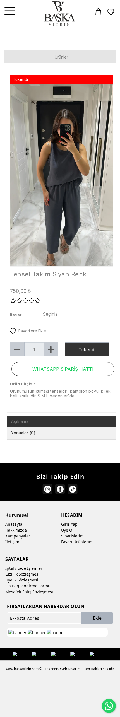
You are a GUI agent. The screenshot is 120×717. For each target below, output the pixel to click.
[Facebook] (60, 489)
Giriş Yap (69, 524)
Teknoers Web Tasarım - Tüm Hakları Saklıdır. (79, 669)
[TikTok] (73, 489)
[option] (61, 175)
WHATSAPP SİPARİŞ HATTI (62, 369)
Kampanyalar (17, 536)
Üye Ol (67, 530)
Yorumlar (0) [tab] (23, 432)
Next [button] (103, 177)
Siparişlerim (72, 536)
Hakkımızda (16, 530)
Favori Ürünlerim (77, 541)
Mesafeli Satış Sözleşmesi (29, 591)
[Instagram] (47, 489)
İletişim (12, 541)
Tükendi (87, 349)
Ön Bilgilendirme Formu (28, 585)
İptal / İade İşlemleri (24, 568)
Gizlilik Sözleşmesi (22, 574)
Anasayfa (13, 524)
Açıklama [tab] (19, 421)
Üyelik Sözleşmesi (21, 580)
